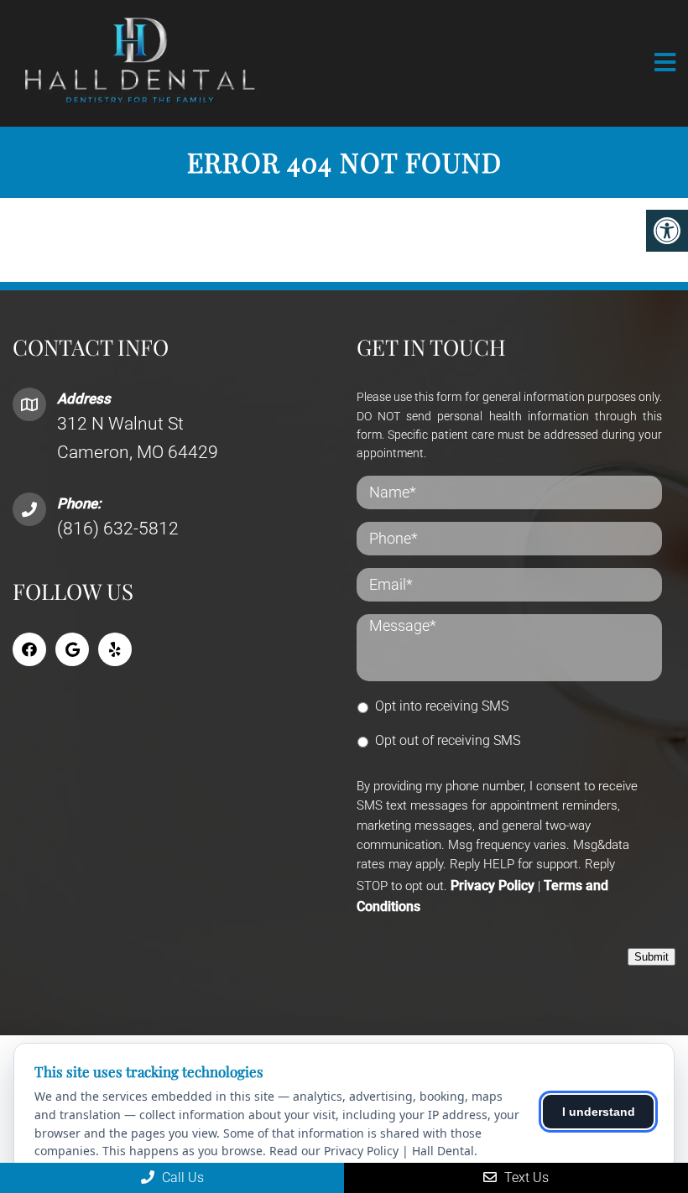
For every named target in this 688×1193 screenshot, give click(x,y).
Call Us (181, 1177)
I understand (598, 1111)
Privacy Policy (492, 885)
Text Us (525, 1177)
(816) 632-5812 (118, 528)
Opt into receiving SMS (441, 706)
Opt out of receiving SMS (447, 740)
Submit (651, 957)
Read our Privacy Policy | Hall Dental (371, 1151)
